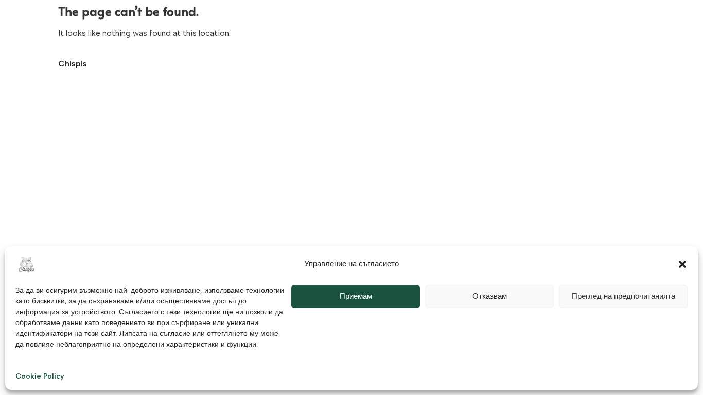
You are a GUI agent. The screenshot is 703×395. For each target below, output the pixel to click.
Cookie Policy (39, 376)
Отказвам (489, 296)
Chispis (72, 63)
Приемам (356, 296)
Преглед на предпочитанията (623, 296)
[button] (682, 264)
